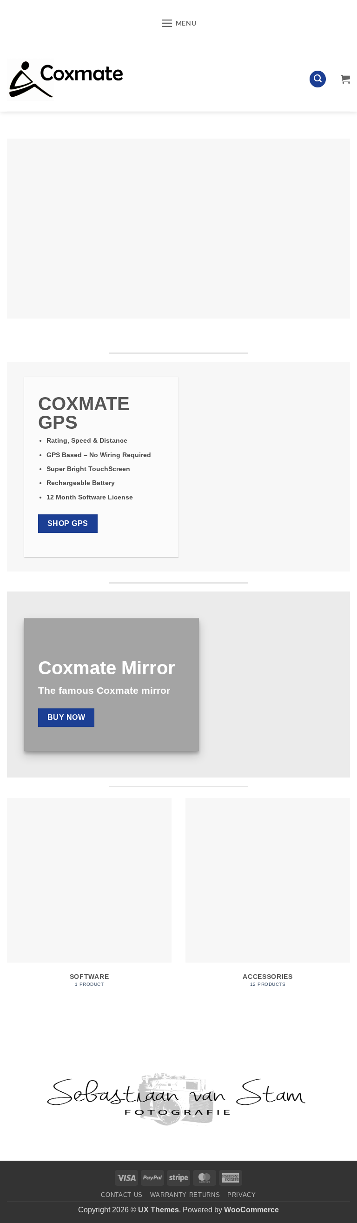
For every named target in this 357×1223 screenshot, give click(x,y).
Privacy (241, 1194)
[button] (179, 23)
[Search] (318, 79)
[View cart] (345, 79)
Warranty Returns (185, 1194)
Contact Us (122, 1194)
